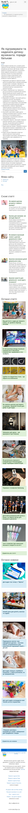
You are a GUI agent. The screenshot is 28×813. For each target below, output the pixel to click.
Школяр (23, 769)
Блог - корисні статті (14, 794)
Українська (5, 179)
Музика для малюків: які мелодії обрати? (17, 217)
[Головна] (5, 5)
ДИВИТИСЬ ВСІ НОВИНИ (10, 741)
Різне (2, 64)
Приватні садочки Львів (14, 778)
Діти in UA (13, 2)
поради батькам (5, 169)
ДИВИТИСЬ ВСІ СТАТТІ (10, 553)
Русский (5, 181)
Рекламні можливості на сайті (14, 792)
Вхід (2, 185)
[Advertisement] (14, 33)
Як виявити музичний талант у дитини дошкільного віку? (16, 237)
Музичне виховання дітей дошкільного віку (18, 260)
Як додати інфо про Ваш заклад (14, 789)
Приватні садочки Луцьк (14, 780)
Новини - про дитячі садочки (14, 796)
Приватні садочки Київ (14, 776)
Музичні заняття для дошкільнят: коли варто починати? (17, 280)
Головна (4, 13)
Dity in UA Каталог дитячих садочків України (16, 753)
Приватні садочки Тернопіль (14, 783)
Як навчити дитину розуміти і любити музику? (15, 203)
